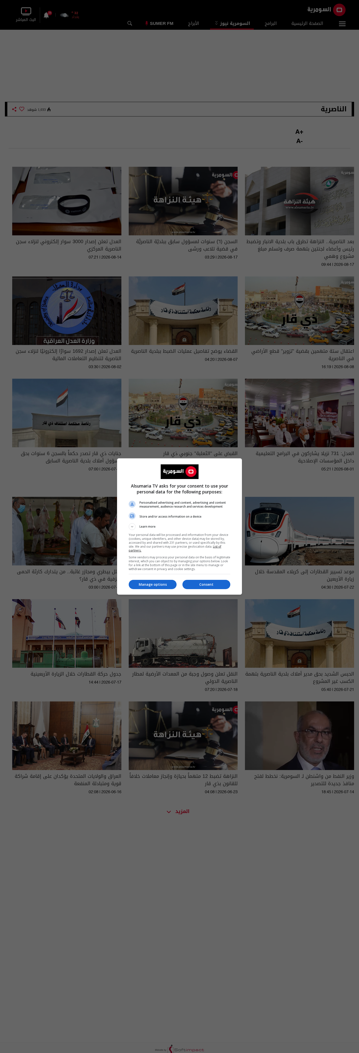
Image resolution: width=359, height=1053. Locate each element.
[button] (179, 526)
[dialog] (179, 526)
